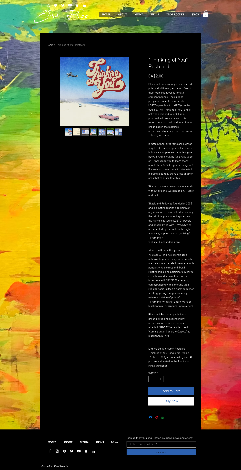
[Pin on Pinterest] (157, 417)
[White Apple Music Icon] (77, 5)
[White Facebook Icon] (41, 5)
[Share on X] (169, 417)
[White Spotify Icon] (55, 5)
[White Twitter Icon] (63, 5)
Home (50, 45)
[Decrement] (151, 379)
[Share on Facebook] (150, 417)
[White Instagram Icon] (48, 5)
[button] (206, 13)
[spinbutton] (156, 379)
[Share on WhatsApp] (163, 417)
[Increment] (161, 379)
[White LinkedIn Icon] (84, 5)
